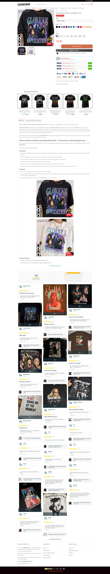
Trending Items (63, 10)
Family (40, 8)
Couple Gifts (63, 8)
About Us (45, 548)
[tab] (21, 120)
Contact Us (71, 548)
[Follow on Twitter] (88, 0)
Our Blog (71, 553)
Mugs (69, 8)
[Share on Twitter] (59, 84)
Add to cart (77, 46)
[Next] (52, 27)
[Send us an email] (89, 0)
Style (57, 18)
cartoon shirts (44, 135)
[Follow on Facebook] (85, 0)
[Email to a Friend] (62, 84)
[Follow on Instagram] (86, 0)
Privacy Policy (46, 550)
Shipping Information (73, 550)
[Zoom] (19, 44)
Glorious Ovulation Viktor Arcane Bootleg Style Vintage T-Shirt (34, 260)
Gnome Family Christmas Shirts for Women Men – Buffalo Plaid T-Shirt (70, 112)
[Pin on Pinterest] (64, 84)
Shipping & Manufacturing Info (33, 120)
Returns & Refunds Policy (49, 553)
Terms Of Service (47, 557)
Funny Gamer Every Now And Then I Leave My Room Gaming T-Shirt (39, 112)
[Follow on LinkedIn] (91, 0)
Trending (34, 8)
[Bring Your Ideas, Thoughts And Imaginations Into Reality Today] (23, 4)
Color (57, 24)
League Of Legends (74, 81)
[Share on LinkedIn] (66, 84)
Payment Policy (46, 555)
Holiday (46, 8)
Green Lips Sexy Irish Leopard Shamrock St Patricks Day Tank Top (85, 112)
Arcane (69, 81)
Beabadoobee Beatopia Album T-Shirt (57, 534)
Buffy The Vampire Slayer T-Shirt (56, 334)
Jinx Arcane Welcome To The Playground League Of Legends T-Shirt (36, 262)
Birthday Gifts (54, 8)
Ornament (75, 8)
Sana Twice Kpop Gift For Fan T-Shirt (57, 380)
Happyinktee (22, 144)
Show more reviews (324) (55, 539)
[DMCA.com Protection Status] (48, 568)
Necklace (81, 8)
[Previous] (20, 27)
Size (57, 33)
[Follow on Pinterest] (90, 0)
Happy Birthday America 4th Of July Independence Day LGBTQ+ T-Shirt (55, 112)
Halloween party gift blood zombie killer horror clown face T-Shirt (24, 112)
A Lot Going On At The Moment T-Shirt (32, 438)
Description (21, 120)
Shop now (27, 8)
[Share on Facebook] (57, 84)
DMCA (70, 555)
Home (57, 10)
